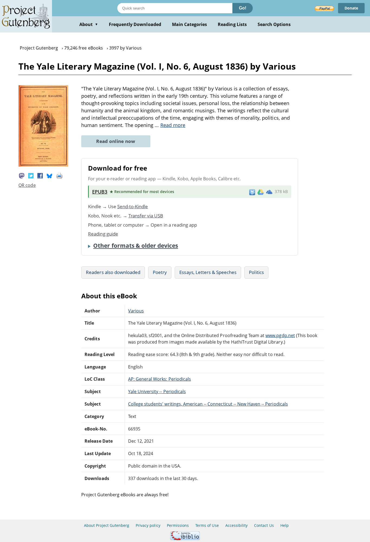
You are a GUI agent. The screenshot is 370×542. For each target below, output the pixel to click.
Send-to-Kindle (132, 206)
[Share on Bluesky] (50, 175)
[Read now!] (43, 165)
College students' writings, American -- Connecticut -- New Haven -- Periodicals (208, 404)
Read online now (115, 141)
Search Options (274, 24)
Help (284, 525)
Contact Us (264, 525)
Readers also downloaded (113, 272)
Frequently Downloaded (135, 24)
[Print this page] (59, 175)
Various (136, 311)
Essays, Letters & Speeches (207, 272)
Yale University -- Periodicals (157, 391)
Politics (256, 272)
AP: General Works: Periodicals (159, 379)
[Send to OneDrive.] (269, 191)
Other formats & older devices (135, 245)
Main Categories (189, 24)
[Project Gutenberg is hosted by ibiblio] (185, 538)
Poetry (160, 272)
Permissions (178, 525)
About (88, 24)
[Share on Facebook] (40, 175)
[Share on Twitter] (31, 175)
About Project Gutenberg (106, 525)
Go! (242, 8)
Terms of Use (207, 525)
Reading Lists (232, 24)
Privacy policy (148, 525)
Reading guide (103, 234)
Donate (351, 8)
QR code (26, 185)
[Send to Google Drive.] (260, 191)
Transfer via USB (145, 216)
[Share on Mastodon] (21, 175)
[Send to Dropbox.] (252, 191)
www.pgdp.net (280, 335)
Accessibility (236, 525)
